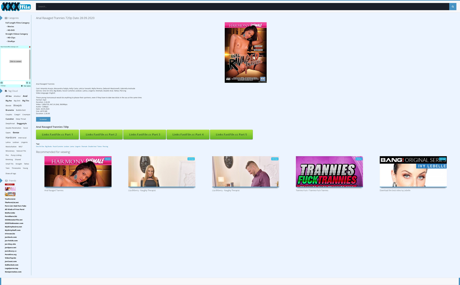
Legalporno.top (11, 268)
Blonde (8, 105)
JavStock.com (11, 237)
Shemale (84, 146)
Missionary (10, 151)
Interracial (22, 138)
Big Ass (9, 100)
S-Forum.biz (10, 233)
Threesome (16, 168)
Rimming (9, 159)
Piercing (105, 146)
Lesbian (66, 146)
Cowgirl (17, 114)
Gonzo (16, 132)
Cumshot (10, 119)
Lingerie (77, 146)
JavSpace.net (10, 247)
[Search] (452, 6)
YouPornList (10, 199)
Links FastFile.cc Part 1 (57, 134)
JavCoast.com (11, 261)
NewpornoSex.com (13, 272)
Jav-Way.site (10, 244)
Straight (19, 164)
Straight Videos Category (17, 34)
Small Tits (9, 164)
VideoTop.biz (10, 258)
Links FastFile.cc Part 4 (188, 134)
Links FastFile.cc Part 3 (144, 134)
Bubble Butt (21, 110)
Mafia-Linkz (10, 213)
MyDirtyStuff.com (12, 230)
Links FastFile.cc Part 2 (101, 134)
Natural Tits (21, 151)
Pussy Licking (16, 155)
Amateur (17, 96)
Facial (25, 128)
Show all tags (11, 173)
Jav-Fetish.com (11, 240)
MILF (20, 146)
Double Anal (92, 146)
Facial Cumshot (58, 146)
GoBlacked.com (11, 265)
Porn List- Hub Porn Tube (15, 206)
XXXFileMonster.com (14, 223)
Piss (7, 155)
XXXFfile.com (15, 7)
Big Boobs (48, 146)
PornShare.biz (11, 216)
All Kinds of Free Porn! (14, 209)
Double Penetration (13, 128)
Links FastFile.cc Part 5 (231, 134)
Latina (72, 146)
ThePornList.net (12, 202)
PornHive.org (10, 254)
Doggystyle (22, 123)
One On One (40, 146)
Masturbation (11, 146)
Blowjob (17, 105)
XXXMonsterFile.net (13, 220)
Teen (8, 168)
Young (25, 168)
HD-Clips (11, 37)
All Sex (9, 96)
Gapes (8, 132)
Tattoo (99, 146)
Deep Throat (21, 119)
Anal (25, 96)
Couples (9, 114)
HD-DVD (11, 30)
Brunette (10, 110)
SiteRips (11, 41)
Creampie (26, 114)
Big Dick (17, 101)
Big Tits (25, 100)
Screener (43, 119)
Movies (11, 26)
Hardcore (11, 137)
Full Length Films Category (17, 23)
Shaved (18, 159)
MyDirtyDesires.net (13, 227)
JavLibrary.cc (11, 251)
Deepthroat (10, 123)
